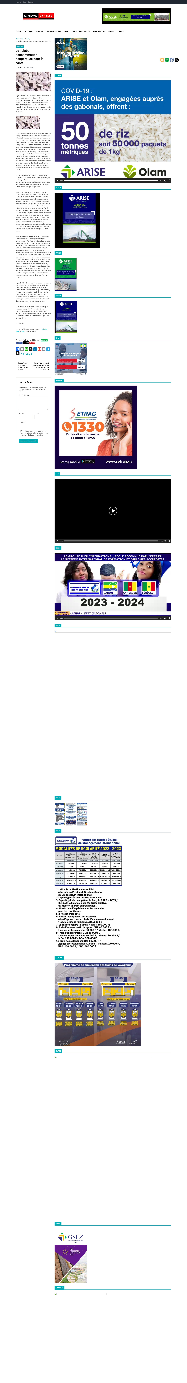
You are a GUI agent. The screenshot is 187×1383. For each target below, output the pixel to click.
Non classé (19, 46)
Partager (27, 353)
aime (19, 67)
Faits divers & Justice (81, 31)
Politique (29, 31)
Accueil (19, 31)
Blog (24, 2)
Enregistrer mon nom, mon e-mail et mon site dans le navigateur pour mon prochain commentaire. (34, 433)
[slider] (111, 180)
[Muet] (165, 180)
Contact (31, 2)
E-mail (37, 414)
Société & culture (54, 31)
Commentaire (24, 395)
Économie (40, 31)
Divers (111, 31)
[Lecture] (57, 180)
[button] (113, 131)
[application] (113, 131)
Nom (21, 414)
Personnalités (99, 31)
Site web (22, 422)
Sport (66, 31)
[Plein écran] (169, 180)
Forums (18, 2)
